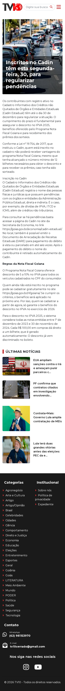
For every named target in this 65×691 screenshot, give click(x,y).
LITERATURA (14, 580)
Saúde (10, 605)
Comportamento (17, 530)
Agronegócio (14, 490)
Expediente (46, 504)
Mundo (10, 590)
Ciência (10, 525)
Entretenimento (16, 555)
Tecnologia (13, 615)
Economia (12, 540)
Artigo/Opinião (15, 505)
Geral (9, 565)
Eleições (11, 550)
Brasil (9, 510)
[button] (58, 7)
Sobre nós (44, 490)
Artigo (10, 500)
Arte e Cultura (15, 495)
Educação (12, 545)
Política (11, 600)
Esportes (11, 560)
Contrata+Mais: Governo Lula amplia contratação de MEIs (47, 417)
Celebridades (14, 515)
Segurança (13, 610)
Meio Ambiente (16, 585)
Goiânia (10, 570)
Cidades (11, 520)
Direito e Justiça (16, 535)
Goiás (9, 575)
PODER (11, 595)
